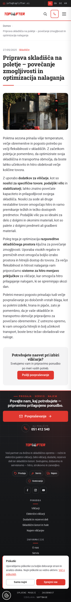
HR (65, 3)
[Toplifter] (14, 14)
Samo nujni (20, 582)
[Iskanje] (45, 14)
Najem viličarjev (35, 530)
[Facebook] (27, 490)
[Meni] (64, 14)
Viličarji (35, 508)
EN (55, 3)
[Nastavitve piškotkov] (6, 595)
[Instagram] (35, 490)
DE (60, 3)
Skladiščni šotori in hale (35, 525)
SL (50, 3)
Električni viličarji (35, 513)
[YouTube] (43, 490)
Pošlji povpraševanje (35, 375)
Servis (35, 553)
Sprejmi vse (51, 582)
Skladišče (24, 49)
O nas (35, 547)
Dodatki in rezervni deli (35, 519)
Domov (7, 25)
